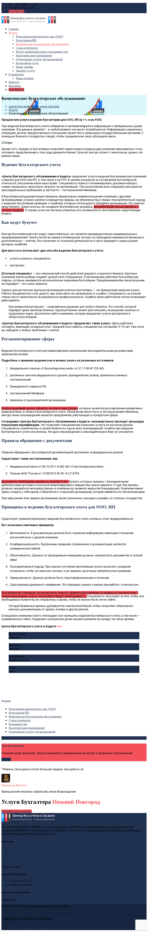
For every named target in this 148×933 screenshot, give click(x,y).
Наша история (24, 78)
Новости (14, 82)
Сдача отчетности (27, 48)
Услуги (13, 32)
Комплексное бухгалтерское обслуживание (42, 44)
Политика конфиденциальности (30, 928)
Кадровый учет (18, 724)
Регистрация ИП (26, 40)
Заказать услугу (25, 70)
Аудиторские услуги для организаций (39, 59)
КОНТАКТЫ (16, 11)
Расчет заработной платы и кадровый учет (42, 51)
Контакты (15, 86)
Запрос (6, 759)
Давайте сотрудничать (16, 811)
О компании (16, 74)
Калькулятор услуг (27, 63)
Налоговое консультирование (34, 55)
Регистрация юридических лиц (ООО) (39, 36)
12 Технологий (27, 899)
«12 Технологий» (64, 918)
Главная (13, 29)
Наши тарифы (24, 67)
